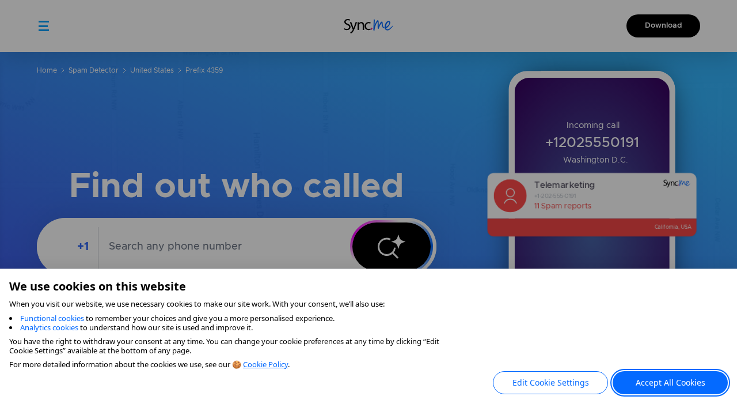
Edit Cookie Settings (550, 382)
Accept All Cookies (670, 382)
